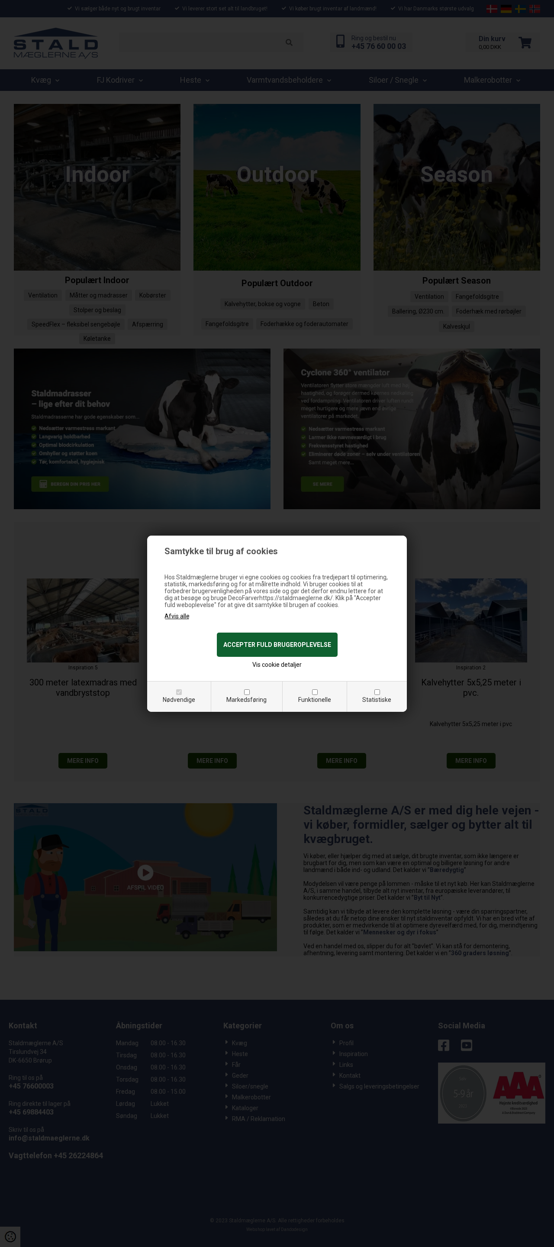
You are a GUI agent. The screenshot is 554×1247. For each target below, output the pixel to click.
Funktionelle (314, 699)
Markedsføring (246, 699)
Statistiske (376, 699)
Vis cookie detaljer (277, 664)
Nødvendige (179, 699)
